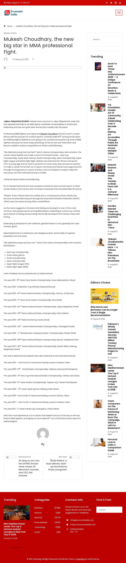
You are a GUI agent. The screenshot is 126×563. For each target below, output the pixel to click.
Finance (48, 513)
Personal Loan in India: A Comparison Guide (114, 445)
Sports (14, 33)
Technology (48, 527)
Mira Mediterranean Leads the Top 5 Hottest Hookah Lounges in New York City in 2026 (116, 377)
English (7, 33)
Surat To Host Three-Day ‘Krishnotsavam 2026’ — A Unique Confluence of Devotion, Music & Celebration (116, 78)
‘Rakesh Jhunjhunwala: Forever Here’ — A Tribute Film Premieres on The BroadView (115, 250)
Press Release (48, 522)
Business (48, 508)
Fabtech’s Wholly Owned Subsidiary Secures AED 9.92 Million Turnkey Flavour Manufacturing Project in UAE (116, 339)
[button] (11, 547)
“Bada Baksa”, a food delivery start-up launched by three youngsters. (56, 463)
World (48, 532)
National (48, 517)
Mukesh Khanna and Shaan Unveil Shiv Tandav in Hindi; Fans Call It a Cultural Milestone (113, 179)
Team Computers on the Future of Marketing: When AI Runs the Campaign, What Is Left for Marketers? (114, 415)
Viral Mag (80, 559)
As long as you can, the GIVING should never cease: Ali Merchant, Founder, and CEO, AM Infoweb (29, 466)
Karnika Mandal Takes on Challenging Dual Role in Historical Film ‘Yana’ (114, 217)
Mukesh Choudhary (49, 133)
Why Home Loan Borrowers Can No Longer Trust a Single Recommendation (104, 311)
